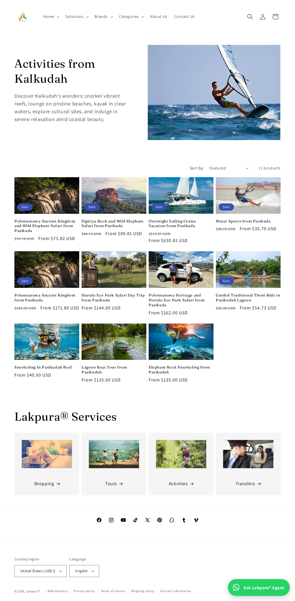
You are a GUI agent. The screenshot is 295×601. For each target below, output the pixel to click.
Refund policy (58, 591)
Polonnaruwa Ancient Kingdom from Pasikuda (44, 297)
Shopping (44, 484)
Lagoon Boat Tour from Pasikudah (104, 369)
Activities (178, 484)
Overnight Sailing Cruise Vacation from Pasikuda (172, 223)
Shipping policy (143, 591)
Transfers (245, 484)
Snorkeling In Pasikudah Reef (43, 367)
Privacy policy (84, 591)
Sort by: (197, 168)
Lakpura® (33, 591)
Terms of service (113, 591)
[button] (51, 16)
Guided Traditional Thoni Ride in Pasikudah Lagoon (248, 297)
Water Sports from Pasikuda (243, 221)
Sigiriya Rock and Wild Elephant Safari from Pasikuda (113, 223)
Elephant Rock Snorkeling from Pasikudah (179, 369)
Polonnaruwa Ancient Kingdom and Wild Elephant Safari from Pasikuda (44, 226)
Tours (111, 484)
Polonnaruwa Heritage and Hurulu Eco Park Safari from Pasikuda (177, 300)
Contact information (175, 591)
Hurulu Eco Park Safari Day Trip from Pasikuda (113, 297)
